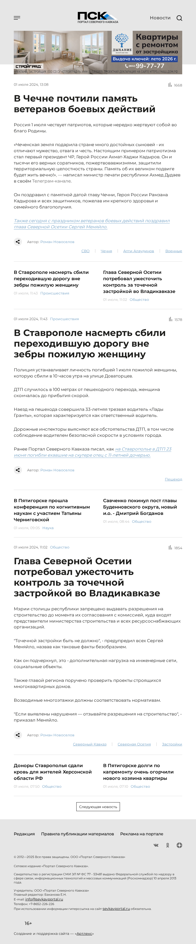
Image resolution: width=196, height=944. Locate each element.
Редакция (24, 834)
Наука (48, 528)
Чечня (106, 251)
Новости (160, 17)
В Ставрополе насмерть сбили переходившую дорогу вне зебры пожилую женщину (51, 279)
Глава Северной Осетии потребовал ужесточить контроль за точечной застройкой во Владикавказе (139, 282)
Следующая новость (98, 807)
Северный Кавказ (89, 744)
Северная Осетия (134, 744)
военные (173, 251)
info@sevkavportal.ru (44, 899)
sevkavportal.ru (116, 908)
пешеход (173, 479)
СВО (85, 251)
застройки (172, 744)
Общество (139, 299)
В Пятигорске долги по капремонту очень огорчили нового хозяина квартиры (138, 772)
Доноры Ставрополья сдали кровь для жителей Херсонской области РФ (53, 772)
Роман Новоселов (57, 242)
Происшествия (54, 293)
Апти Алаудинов (138, 251)
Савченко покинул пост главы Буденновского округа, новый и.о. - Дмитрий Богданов (140, 507)
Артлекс (84, 933)
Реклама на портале (141, 834)
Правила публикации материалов (77, 834)
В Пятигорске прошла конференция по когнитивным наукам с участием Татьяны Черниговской (52, 510)
